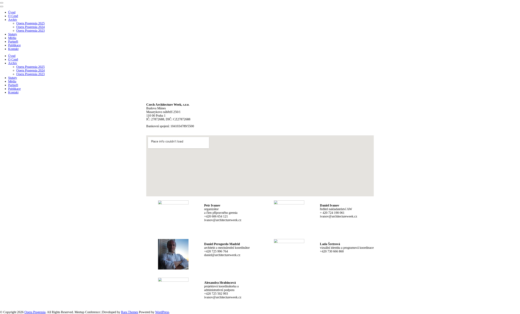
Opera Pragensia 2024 (30, 27)
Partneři (13, 41)
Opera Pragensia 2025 (30, 23)
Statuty (12, 34)
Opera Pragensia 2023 (30, 30)
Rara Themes (129, 312)
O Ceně (13, 16)
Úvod (11, 12)
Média (12, 38)
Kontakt (13, 49)
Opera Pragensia (35, 312)
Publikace (14, 45)
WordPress (162, 312)
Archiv (12, 19)
